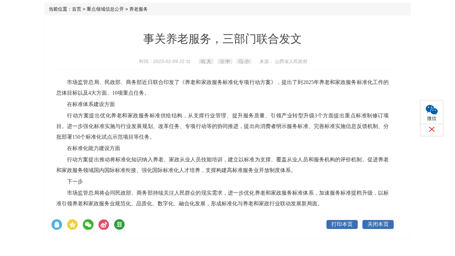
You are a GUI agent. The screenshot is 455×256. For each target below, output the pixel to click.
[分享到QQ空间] (72, 224)
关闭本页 (378, 224)
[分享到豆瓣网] (119, 224)
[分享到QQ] (56, 224)
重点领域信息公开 (105, 9)
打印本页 (342, 224)
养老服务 (138, 9)
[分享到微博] (103, 224)
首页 (76, 9)
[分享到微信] (88, 224)
